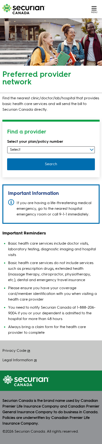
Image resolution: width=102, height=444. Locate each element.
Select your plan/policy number (35, 142)
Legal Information (17, 360)
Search (51, 164)
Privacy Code (14, 351)
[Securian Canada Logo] (38, 9)
